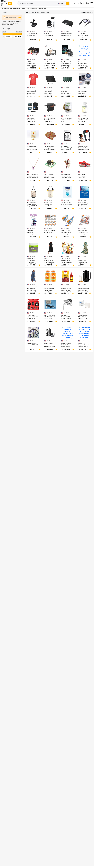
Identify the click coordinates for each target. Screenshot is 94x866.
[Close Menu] (2, 4)
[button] (76, 3)
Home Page (5, 8)
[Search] (67, 3)
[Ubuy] (9, 3)
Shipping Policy (10, 24)
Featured (88, 12)
